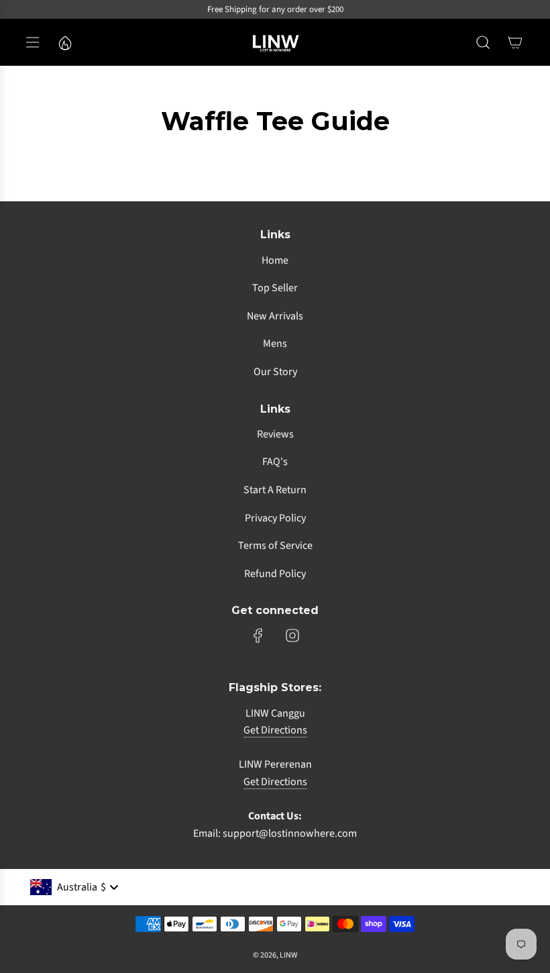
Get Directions (275, 730)
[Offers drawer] (64, 42)
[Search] (483, 42)
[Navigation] (32, 42)
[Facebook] (258, 635)
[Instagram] (292, 635)
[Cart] (515, 42)
